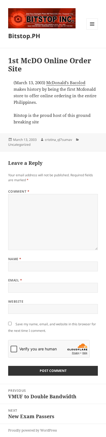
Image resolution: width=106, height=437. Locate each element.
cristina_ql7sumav (58, 139)
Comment (18, 191)
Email (15, 280)
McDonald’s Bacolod (65, 82)
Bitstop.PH (24, 36)
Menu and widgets (92, 29)
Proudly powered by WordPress (32, 430)
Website (15, 301)
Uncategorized (19, 144)
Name (14, 259)
